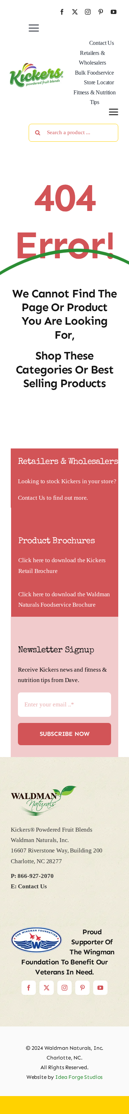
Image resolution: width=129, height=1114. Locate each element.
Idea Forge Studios (78, 1077)
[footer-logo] (44, 788)
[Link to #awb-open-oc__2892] (113, 112)
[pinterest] (100, 12)
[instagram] (87, 12)
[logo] (36, 65)
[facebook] (62, 12)
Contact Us (31, 497)
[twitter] (75, 12)
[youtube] (113, 12)
